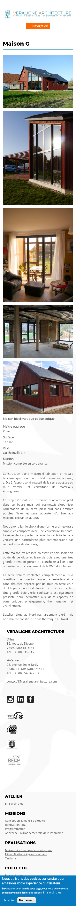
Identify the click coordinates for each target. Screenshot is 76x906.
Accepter (9, 900)
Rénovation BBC (15, 825)
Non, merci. (26, 900)
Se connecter (64, 3)
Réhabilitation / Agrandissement (26, 854)
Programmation (15, 829)
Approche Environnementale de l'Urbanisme (34, 833)
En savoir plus (14, 803)
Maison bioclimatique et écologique (28, 850)
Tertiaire (10, 858)
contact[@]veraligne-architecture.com (32, 681)
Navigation (40, 26)
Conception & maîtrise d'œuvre (25, 820)
